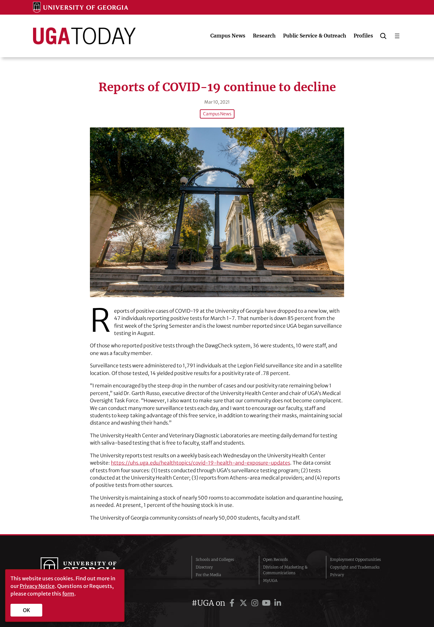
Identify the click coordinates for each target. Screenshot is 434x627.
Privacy (337, 574)
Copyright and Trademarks (355, 567)
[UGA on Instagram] (255, 603)
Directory (204, 567)
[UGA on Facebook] (233, 603)
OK (26, 610)
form (68, 593)
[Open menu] (397, 36)
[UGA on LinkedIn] (277, 603)
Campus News (217, 114)
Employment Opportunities (355, 559)
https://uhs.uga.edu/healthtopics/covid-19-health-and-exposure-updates (200, 463)
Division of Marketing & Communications (285, 570)
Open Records (275, 559)
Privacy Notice (37, 586)
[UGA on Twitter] (244, 603)
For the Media (208, 574)
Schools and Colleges (215, 559)
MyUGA (270, 580)
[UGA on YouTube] (267, 603)
